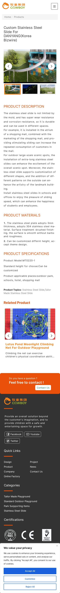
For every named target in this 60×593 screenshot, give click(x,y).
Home (7, 16)
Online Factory (12, 476)
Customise (30, 579)
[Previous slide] (8, 66)
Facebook (15, 434)
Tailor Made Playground (17, 496)
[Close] (57, 545)
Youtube (34, 434)
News (33, 466)
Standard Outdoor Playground (20, 501)
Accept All (30, 571)
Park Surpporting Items (17, 506)
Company (9, 471)
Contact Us (43, 387)
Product (8, 466)
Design (8, 461)
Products (19, 16)
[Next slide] (51, 66)
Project (34, 461)
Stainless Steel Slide (33, 289)
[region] (30, 568)
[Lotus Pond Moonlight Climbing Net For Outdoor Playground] (30, 324)
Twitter (14, 440)
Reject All (30, 586)
